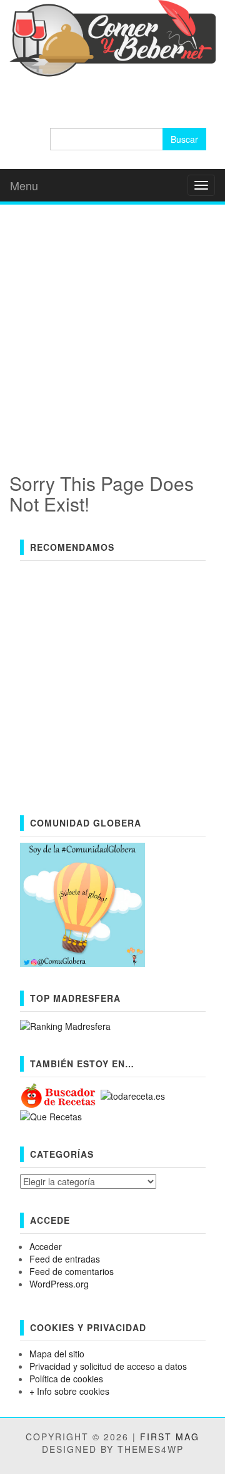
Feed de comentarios (71, 1271)
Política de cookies (66, 1378)
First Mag (169, 1436)
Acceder (45, 1246)
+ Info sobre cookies (69, 1391)
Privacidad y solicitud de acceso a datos (108, 1366)
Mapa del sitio (56, 1353)
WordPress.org (59, 1284)
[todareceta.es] (133, 1095)
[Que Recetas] (51, 1115)
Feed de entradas (64, 1259)
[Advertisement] (112, 326)
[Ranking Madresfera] (65, 1024)
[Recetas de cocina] (59, 1095)
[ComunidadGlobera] (82, 904)
